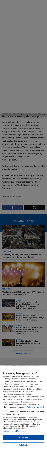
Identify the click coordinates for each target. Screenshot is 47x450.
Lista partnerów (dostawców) (15, 431)
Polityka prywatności (35, 407)
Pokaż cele (23, 445)
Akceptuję (23, 437)
